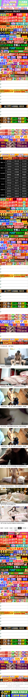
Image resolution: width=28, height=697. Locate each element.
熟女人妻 (17, 188)
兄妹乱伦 (17, 193)
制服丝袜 (17, 169)
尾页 (16, 530)
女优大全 (17, 185)
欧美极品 (17, 163)
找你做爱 (24, 172)
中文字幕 (17, 166)
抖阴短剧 (17, 196)
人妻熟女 (9, 169)
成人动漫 (24, 163)
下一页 (24, 528)
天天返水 (24, 180)
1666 (11, 528)
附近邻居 (9, 172)
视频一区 (3, 162)
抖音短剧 (9, 182)
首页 (2, 528)
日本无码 (24, 161)
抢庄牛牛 (17, 177)
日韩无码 (24, 196)
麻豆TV (17, 182)
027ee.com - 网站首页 (12, 11)
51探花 (24, 182)
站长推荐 (3, 173)
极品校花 (9, 196)
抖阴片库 (3, 189)
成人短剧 (24, 193)
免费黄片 (24, 188)
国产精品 (9, 161)
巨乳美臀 (24, 166)
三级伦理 (9, 166)
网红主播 (17, 161)
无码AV (3, 184)
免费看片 (3, 195)
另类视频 (24, 169)
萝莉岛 (24, 185)
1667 (15, 528)
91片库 (9, 185)
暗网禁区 (9, 191)
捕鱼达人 (9, 177)
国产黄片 (9, 188)
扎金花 (16, 180)
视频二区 (3, 167)
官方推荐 (3, 178)
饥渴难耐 (17, 172)
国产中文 (9, 193)
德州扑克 (24, 177)
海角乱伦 (17, 191)
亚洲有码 (9, 163)
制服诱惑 (24, 191)
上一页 (6, 528)
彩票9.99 (9, 180)
